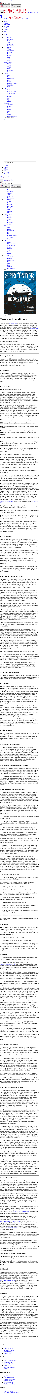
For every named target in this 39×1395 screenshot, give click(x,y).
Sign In (36, 12)
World (9, 67)
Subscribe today (8, 1391)
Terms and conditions (10, 1364)
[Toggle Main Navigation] (2, 11)
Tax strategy (7, 1365)
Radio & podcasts (12, 83)
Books (9, 77)
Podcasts (6, 26)
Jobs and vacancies (9, 1367)
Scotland (9, 72)
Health (9, 101)
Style (8, 100)
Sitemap (6, 1368)
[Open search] (1, 178)
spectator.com (13, 324)
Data (8, 68)
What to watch (11, 91)
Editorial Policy (8, 1353)
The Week (10, 104)
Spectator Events (8, 1382)
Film (8, 80)
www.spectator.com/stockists (21, 1211)
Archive (6, 33)
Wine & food (11, 93)
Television (10, 85)
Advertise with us (9, 1350)
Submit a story (8, 1351)
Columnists (10, 108)
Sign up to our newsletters (11, 1392)
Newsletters (7, 24)
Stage (8, 86)
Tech (8, 42)
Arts (8, 75)
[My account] (1, 15)
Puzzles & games (12, 116)
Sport (8, 98)
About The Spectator (10, 1360)
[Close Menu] (1, 180)
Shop (5, 34)
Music (9, 82)
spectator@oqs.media (12, 1228)
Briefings (6, 28)
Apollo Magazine (9, 1377)
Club (5, 31)
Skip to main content (6, 1)
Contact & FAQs (8, 1348)
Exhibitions (10, 78)
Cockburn (10, 39)
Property (9, 96)
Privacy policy (8, 1362)
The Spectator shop (9, 1379)
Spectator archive (9, 1380)
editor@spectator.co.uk (6, 501)
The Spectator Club (9, 1384)
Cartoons (9, 114)
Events (6, 29)
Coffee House (8, 62)
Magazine (10, 44)
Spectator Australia (9, 1376)
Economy (10, 70)
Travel (9, 95)
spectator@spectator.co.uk (7, 964)
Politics (9, 37)
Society (9, 65)
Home (5, 21)
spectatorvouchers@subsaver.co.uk (10, 1221)
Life (5, 88)
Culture (9, 41)
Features (9, 106)
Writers (6, 23)
